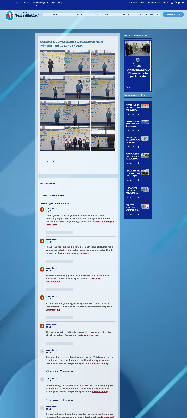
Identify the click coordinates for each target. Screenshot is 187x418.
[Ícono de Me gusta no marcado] (47, 232)
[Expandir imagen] (52, 62)
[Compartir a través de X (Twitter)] (47, 161)
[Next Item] (146, 49)
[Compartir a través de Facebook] (41, 161)
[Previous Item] (129, 49)
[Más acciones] (113, 209)
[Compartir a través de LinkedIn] (53, 161)
